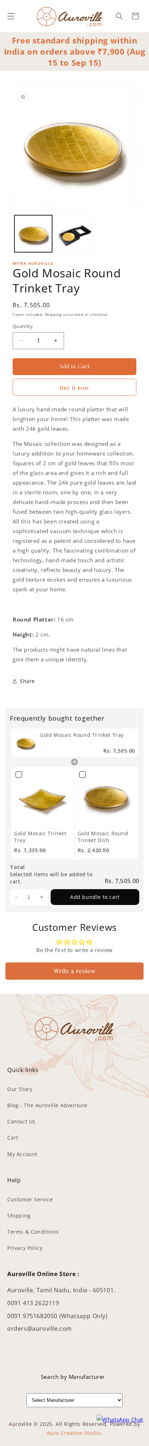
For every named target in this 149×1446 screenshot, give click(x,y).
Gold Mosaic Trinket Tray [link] (40, 837)
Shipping (53, 314)
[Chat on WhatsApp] (120, 1419)
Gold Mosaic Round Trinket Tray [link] (82, 734)
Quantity (23, 326)
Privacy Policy (24, 1247)
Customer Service (30, 1199)
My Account (22, 1154)
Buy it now (74, 387)
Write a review (74, 971)
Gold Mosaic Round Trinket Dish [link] (103, 837)
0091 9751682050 (33, 1316)
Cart (12, 1137)
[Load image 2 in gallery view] (74, 234)
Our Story (19, 1089)
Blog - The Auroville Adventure (47, 1105)
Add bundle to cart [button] (95, 896)
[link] (25, 742)
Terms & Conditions (33, 1231)
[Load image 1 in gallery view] (33, 234)
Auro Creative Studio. (75, 1432)
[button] (11, 16)
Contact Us (21, 1121)
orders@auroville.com (39, 1328)
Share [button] (27, 681)
